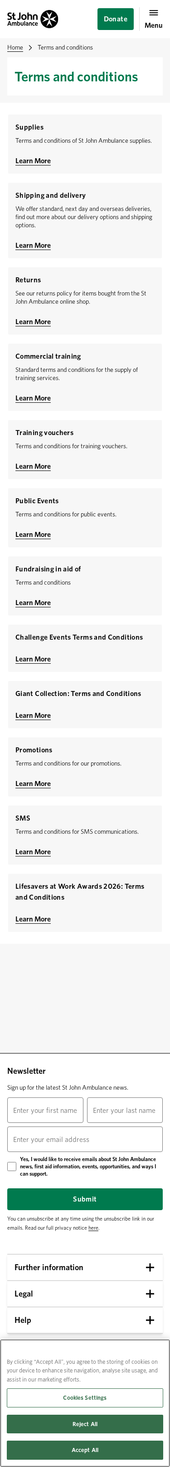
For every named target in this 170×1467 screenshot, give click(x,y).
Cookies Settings (85, 1397)
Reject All (85, 1424)
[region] (85, 1403)
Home (15, 47)
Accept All (85, 1450)
